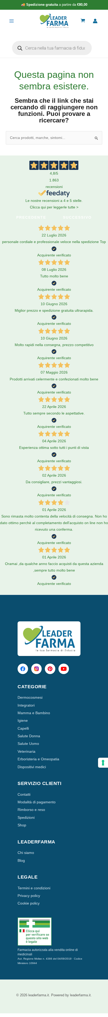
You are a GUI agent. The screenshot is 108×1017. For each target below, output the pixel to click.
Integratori (26, 705)
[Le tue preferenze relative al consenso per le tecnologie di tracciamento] (103, 763)
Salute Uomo (28, 743)
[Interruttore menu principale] (11, 21)
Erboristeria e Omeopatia (38, 759)
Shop (22, 825)
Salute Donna (29, 736)
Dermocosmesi (30, 697)
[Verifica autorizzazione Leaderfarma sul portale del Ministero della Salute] (54, 931)
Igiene (23, 720)
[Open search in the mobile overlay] (51, 48)
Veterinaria (26, 751)
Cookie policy (29, 903)
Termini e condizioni (34, 888)
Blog (21, 860)
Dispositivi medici (32, 767)
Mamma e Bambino (34, 713)
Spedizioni (26, 817)
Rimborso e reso (31, 810)
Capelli (23, 728)
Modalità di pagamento (37, 802)
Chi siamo (26, 853)
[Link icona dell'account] (95, 21)
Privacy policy (29, 896)
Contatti (24, 794)
